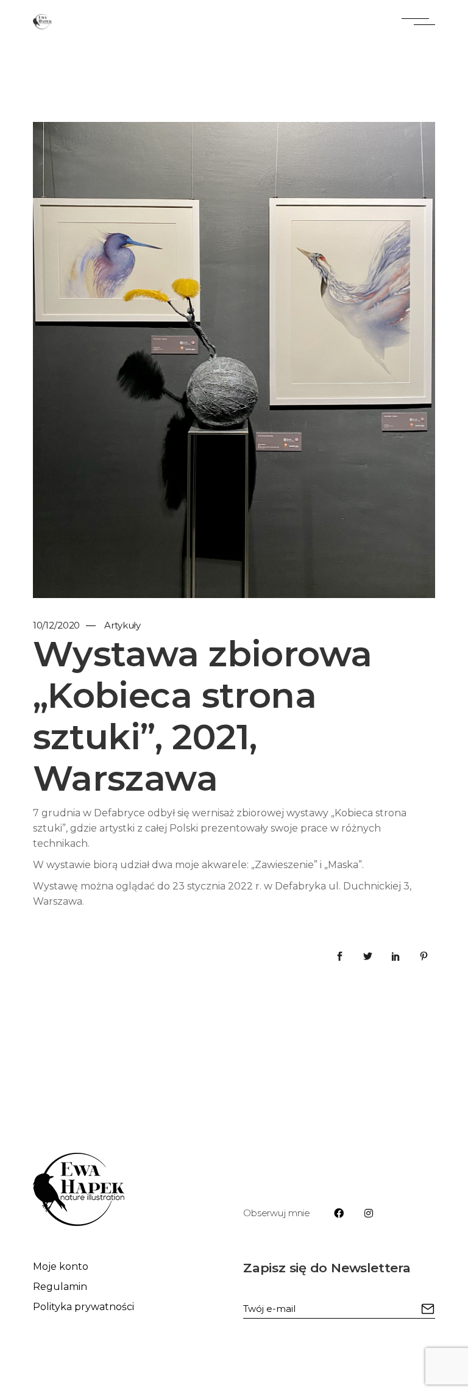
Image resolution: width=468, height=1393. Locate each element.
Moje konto (60, 1266)
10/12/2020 (56, 625)
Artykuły (122, 625)
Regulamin (60, 1286)
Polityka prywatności (83, 1307)
